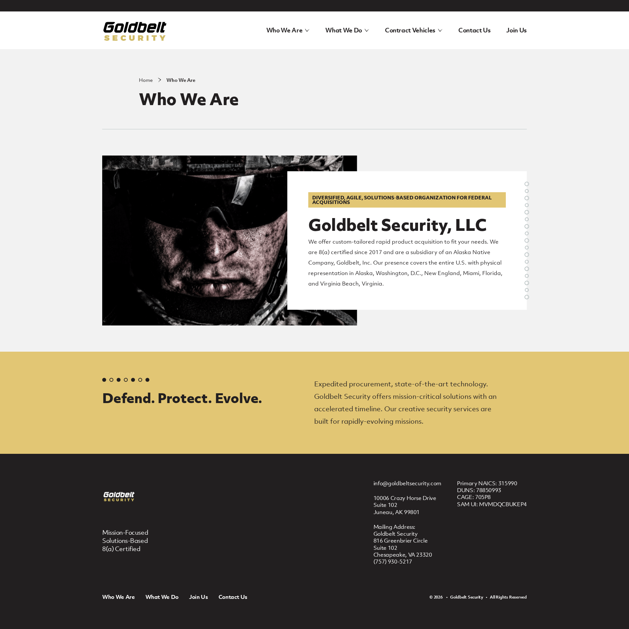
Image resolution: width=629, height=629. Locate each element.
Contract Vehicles (410, 30)
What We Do (343, 30)
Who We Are (284, 30)
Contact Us (474, 30)
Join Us (516, 30)
